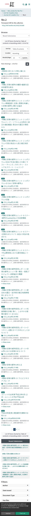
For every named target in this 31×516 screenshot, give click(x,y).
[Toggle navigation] (29, 4)
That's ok (22, 513)
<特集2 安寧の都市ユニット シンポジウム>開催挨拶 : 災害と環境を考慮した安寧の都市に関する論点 (15, 103)
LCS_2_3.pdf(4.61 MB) (10, 90)
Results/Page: (7, 57)
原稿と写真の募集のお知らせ (11, 454)
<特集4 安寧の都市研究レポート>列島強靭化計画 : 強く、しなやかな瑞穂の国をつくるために (15, 311)
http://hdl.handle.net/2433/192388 (13, 25)
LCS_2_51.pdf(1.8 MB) (10, 239)
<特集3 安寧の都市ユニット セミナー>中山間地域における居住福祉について (15, 253)
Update (24, 58)
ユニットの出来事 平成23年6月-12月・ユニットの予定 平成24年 (14, 395)
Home (3, 11)
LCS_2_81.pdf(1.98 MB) (10, 317)
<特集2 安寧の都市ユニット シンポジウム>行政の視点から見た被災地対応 (15, 143)
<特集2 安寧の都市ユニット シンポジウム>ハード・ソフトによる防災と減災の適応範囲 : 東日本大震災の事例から (15, 123)
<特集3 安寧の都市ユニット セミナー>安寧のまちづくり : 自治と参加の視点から (15, 234)
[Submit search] (23, 4)
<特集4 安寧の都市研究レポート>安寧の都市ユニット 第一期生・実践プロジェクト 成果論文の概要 (15, 271)
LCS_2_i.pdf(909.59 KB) (10, 74)
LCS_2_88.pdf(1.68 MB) (10, 335)
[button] (26, 4)
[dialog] (15, 509)
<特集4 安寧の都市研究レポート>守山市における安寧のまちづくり (15, 349)
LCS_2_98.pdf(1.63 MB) (10, 383)
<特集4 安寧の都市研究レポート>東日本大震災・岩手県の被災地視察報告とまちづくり (15, 292)
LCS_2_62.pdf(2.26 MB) (10, 258)
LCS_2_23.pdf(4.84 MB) (10, 170)
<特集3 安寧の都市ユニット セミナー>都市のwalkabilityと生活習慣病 (15, 216)
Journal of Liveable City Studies (12, 15)
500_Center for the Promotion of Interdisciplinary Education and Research (16, 11)
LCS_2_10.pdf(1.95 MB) (10, 108)
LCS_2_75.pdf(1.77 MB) (10, 298)
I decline (8, 513)
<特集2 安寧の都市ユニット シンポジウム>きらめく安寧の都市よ (15, 182)
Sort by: (8, 48)
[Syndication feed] (27, 64)
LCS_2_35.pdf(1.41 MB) (10, 202)
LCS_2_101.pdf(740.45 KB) (11, 400)
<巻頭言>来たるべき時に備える (13, 71)
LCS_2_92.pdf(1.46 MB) (10, 354)
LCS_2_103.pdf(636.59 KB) (11, 418)
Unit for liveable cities (11, 13)
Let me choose (5, 510)
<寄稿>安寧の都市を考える (11, 364)
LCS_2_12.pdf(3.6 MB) (10, 130)
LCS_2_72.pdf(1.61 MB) (10, 277)
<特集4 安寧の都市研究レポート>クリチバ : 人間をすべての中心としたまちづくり (15, 330)
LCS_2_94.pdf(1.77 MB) (10, 367)
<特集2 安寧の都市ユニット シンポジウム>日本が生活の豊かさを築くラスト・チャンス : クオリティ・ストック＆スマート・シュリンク (15, 163)
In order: (8, 53)
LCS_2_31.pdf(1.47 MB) (10, 186)
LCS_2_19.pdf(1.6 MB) (10, 149)
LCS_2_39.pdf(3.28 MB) (10, 221)
